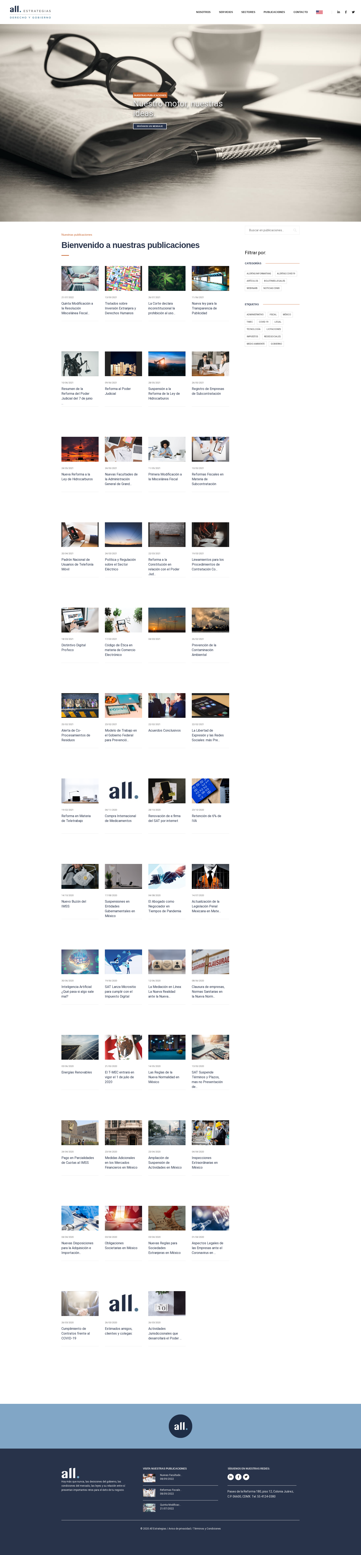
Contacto (301, 12)
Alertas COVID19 (286, 273)
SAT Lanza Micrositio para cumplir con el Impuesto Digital (120, 991)
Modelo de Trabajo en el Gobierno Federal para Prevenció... (121, 735)
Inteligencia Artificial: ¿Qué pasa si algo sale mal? (77, 991)
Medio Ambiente (256, 344)
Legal (278, 322)
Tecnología (254, 329)
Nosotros (203, 12)
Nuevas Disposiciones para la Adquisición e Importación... (77, 1248)
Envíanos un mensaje (150, 126)
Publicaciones (274, 12)
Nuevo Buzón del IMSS (73, 904)
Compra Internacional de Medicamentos (120, 818)
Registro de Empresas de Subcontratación (208, 391)
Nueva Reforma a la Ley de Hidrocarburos (77, 476)
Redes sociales (272, 336)
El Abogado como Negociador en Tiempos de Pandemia (164, 906)
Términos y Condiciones (207, 1526)
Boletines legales (274, 281)
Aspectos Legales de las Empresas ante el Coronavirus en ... (207, 1248)
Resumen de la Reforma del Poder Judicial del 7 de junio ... (77, 396)
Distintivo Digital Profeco (73, 647)
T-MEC (250, 322)
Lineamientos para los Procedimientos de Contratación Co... (208, 564)
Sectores (248, 12)
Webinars (252, 288)
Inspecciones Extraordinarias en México (205, 1162)
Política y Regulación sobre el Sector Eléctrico (120, 564)
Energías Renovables (76, 1072)
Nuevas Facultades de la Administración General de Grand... (121, 479)
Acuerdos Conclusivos (164, 730)
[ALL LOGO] (30, 12)
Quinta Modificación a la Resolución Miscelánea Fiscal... (77, 308)
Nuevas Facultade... (171, 1473)
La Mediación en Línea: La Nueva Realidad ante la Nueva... (165, 991)
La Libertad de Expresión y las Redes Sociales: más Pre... (208, 735)
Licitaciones (274, 329)
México (287, 314)
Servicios (226, 12)
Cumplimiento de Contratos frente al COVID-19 (75, 1333)
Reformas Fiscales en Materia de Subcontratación (208, 479)
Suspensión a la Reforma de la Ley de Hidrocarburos (164, 393)
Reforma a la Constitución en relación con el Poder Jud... (163, 567)
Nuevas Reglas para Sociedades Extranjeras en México (164, 1248)
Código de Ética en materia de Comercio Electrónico (120, 650)
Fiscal (273, 314)
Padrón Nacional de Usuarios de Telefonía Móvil (77, 564)
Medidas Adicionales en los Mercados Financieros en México (121, 1162)
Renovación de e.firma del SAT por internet (164, 818)
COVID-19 (263, 322)
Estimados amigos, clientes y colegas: (118, 1331)
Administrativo (255, 314)
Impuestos (252, 336)
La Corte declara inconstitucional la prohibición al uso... (161, 308)
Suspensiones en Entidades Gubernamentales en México (120, 909)
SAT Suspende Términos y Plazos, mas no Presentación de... (207, 1079)
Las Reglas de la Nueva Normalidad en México (163, 1077)
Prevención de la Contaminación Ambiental (204, 650)
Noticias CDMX (271, 288)
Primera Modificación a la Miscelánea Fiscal (165, 476)
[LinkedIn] (339, 12)
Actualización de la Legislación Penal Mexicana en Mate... (206, 906)
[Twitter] (352, 12)
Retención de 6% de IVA (206, 818)
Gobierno (276, 344)
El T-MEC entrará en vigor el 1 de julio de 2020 (119, 1077)
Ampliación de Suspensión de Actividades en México (165, 1162)
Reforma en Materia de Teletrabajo (76, 818)
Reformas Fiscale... (171, 1488)
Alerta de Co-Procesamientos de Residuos (75, 735)
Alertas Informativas (259, 273)
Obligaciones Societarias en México (121, 1245)
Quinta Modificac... (170, 1502)
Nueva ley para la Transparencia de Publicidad (204, 308)
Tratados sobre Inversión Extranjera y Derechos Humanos (120, 308)
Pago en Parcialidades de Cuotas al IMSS (77, 1160)
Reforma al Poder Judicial (118, 391)
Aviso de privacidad (180, 1526)
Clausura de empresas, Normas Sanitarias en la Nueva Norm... (208, 991)
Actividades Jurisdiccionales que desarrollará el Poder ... (165, 1333)
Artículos (252, 281)
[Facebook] (346, 12)
